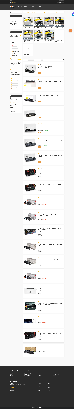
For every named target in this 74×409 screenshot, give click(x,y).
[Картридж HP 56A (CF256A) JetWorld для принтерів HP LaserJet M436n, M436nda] (30, 335)
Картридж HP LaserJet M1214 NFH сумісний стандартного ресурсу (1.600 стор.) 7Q (50, 245)
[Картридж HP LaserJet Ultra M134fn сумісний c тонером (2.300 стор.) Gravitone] (30, 98)
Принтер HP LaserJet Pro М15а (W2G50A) (44, 288)
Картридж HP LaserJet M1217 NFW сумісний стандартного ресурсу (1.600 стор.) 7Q (50, 259)
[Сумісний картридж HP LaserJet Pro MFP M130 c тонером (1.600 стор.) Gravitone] (30, 83)
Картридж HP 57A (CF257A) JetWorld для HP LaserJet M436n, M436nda (49, 184)
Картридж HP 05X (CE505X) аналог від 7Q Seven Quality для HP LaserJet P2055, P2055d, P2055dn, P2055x (49, 215)
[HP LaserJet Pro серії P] (39, 22)
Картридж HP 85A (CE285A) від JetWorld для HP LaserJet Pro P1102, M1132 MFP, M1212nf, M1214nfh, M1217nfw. (50, 304)
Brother (40, 375)
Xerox (39, 374)
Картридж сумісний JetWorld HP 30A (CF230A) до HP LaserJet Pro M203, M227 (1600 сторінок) (50, 171)
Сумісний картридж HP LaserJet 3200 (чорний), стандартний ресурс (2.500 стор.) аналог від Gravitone (50, 156)
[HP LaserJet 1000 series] (39, 35)
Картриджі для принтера (29, 12)
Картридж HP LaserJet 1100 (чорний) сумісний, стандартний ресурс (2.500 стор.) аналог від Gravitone (50, 141)
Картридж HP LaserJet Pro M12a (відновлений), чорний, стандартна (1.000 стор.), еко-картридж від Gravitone (50, 347)
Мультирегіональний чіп (56, 374)
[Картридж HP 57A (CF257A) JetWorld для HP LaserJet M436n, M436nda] (30, 187)
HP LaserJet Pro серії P (38, 27)
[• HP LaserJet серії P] (28, 22)
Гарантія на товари (27, 374)
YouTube (11, 376)
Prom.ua (41, 407)
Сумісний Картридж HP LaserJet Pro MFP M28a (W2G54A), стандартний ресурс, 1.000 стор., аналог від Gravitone (16, 41)
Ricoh (39, 376)
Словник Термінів (55, 375)
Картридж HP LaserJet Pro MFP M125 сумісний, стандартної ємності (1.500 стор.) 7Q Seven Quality (49, 274)
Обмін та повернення (27, 375)
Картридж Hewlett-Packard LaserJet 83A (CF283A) (46, 318)
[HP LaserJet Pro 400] (28, 49)
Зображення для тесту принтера (57, 376)
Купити (39, 101)
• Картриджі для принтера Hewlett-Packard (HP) (50, 12)
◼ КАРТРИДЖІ (26, 6)
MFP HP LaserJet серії (58, 27)
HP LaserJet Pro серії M (48, 27)
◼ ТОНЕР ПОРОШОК (34, 6)
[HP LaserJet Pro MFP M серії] (28, 35)
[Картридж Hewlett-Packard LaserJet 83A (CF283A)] (30, 320)
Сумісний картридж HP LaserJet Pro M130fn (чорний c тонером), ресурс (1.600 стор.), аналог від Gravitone (50, 111)
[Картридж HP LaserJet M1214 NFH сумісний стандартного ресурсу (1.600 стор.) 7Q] (30, 246)
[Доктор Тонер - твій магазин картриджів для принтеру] (13, 6)
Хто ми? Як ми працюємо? (14, 370)
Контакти (11, 375)
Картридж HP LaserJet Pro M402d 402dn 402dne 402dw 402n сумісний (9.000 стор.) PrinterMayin (49, 229)
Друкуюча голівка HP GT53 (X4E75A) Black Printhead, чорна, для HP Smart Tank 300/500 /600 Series (16, 63)
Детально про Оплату (27, 373)
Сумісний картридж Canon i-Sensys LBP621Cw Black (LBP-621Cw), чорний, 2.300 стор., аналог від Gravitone (16, 75)
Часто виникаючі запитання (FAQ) (57, 370)
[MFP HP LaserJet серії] (59, 22)
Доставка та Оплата (27, 370)
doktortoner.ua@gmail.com (14, 108)
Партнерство (12, 373)
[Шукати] (21, 12)
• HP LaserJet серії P (27, 27)
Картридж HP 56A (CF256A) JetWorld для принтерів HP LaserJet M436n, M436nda (49, 334)
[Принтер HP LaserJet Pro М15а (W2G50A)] (30, 291)
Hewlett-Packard (41, 370)
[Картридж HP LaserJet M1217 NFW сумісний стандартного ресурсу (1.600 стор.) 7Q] (30, 261)
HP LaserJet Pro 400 (27, 54)
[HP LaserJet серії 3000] (49, 35)
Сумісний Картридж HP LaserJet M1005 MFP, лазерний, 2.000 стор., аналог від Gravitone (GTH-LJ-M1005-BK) (50, 67)
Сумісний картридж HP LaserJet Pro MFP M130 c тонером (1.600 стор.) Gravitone (49, 82)
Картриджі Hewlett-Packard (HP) (38, 12)
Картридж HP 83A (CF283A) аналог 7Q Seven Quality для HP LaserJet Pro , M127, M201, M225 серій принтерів (50, 200)
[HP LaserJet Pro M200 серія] (59, 35)
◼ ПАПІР (40, 6)
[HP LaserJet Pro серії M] (49, 22)
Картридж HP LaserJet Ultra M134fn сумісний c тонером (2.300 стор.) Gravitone (49, 96)
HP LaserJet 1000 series (38, 40)
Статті (11, 374)
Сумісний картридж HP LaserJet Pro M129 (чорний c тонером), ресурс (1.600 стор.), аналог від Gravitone (49, 126)
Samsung (40, 373)
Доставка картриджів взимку (57, 373)
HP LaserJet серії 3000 (48, 40)
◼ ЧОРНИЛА (20, 6)
